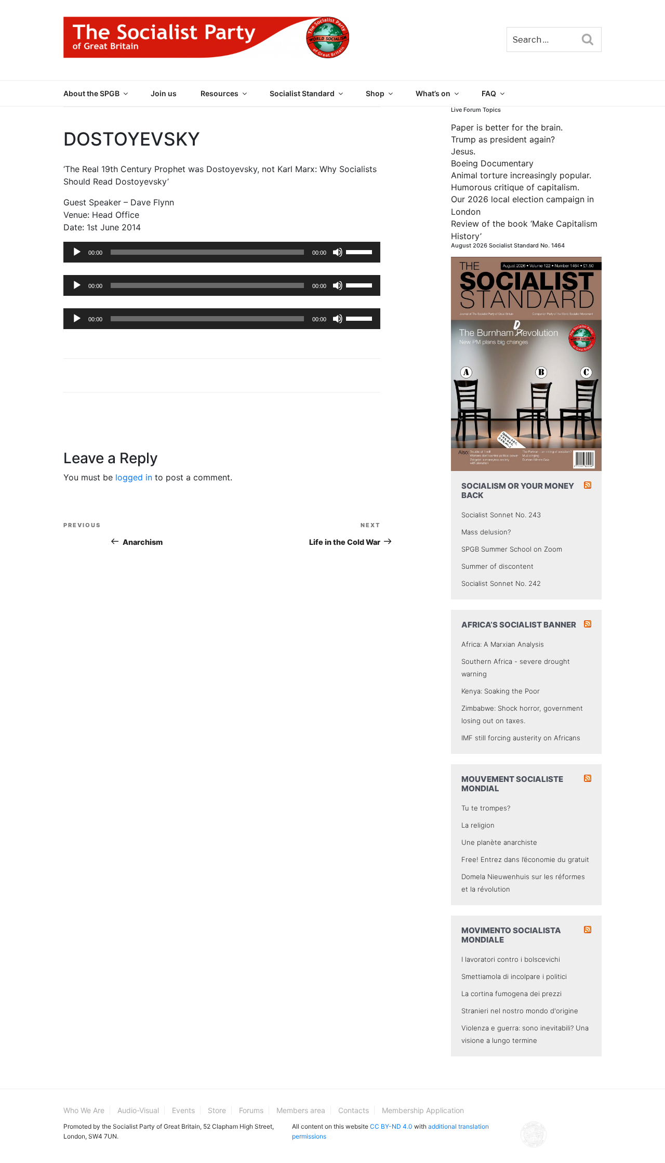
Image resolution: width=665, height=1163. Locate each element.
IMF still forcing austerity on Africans (520, 738)
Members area (300, 1110)
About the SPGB (91, 93)
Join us (164, 93)
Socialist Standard (302, 93)
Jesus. (463, 151)
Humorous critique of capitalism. (515, 187)
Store (217, 1110)
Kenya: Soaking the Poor (500, 691)
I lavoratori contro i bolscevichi (510, 959)
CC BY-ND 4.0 (391, 1126)
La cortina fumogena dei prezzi (511, 993)
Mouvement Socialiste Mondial (512, 783)
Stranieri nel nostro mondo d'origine (519, 1011)
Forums (251, 1110)
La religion (478, 825)
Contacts (353, 1110)
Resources (219, 93)
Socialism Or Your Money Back (517, 490)
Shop (375, 93)
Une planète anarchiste (499, 842)
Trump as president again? (503, 139)
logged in (133, 477)
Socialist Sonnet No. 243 (501, 515)
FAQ (489, 93)
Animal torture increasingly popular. (521, 175)
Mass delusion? (486, 532)
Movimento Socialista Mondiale (511, 935)
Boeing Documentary (492, 163)
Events (183, 1110)
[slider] (360, 251)
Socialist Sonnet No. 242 (501, 583)
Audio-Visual (138, 1110)
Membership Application (423, 1110)
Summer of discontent (497, 566)
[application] (221, 252)
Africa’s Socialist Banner (518, 625)
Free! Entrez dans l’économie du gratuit (525, 859)
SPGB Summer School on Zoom (511, 549)
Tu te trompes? (485, 808)
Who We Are (83, 1110)
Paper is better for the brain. (507, 127)
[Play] (77, 252)
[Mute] (337, 252)
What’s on (433, 93)
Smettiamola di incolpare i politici (514, 976)
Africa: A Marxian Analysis (502, 644)
